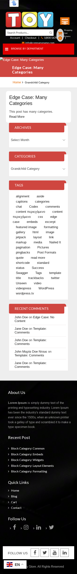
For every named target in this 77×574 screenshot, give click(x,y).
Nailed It (55, 242)
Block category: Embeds (27, 454)
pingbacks (23, 252)
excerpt (50, 222)
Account (15, 37)
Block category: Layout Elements (32, 465)
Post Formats (46, 252)
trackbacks (36, 278)
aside (40, 196)
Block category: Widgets (27, 460)
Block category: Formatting (29, 471)
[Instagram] (27, 528)
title (18, 278)
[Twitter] (52, 528)
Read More (16, 116)
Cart (14, 502)
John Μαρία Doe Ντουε (31, 351)
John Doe (21, 317)
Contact (16, 507)
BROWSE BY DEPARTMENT (27, 48)
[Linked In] (65, 553)
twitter (55, 278)
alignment (22, 196)
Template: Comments (29, 355)
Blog (14, 496)
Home (17, 82)
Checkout (30, 37)
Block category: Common (27, 448)
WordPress (46, 288)
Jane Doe (21, 328)
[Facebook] (15, 528)
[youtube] (55, 553)
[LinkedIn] (39, 528)
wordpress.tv (25, 293)
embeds (32, 222)
